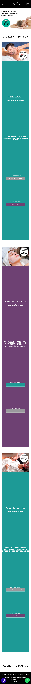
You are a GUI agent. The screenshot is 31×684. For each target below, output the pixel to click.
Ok (15, 681)
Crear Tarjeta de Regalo (15, 178)
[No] (29, 678)
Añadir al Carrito (15, 204)
